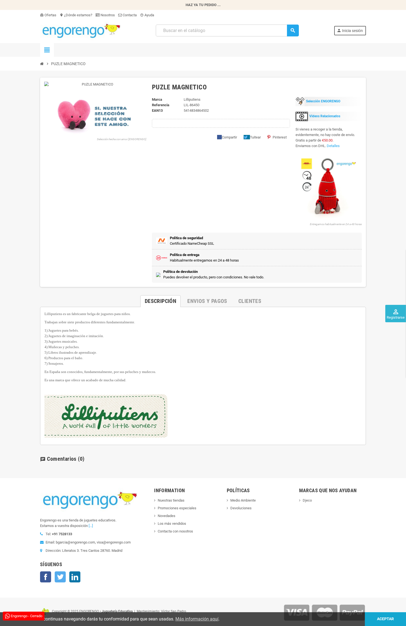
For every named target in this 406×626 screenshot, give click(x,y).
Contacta (129, 15)
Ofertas (48, 15)
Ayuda (147, 15)
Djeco (307, 500)
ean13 (157, 110)
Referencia (160, 105)
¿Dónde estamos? (76, 15)
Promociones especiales (177, 508)
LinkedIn (74, 576)
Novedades (166, 516)
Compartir (229, 137)
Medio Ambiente (243, 500)
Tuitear (255, 137)
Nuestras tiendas (171, 500)
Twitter (60, 576)
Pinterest (280, 137)
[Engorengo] (80, 30)
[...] (91, 526)
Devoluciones (241, 508)
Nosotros (107, 15)
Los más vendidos (172, 523)
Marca (157, 99)
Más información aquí (196, 619)
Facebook (45, 576)
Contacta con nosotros (175, 531)
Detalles (333, 146)
